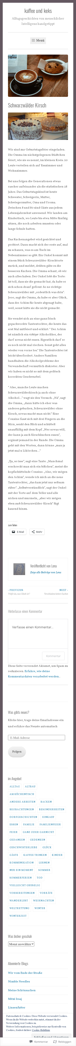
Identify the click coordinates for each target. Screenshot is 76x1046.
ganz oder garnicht (38, 832)
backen (46, 802)
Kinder (57, 855)
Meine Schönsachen (22, 990)
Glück (47, 847)
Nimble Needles (19, 982)
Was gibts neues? (18, 712)
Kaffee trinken (35, 855)
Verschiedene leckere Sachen (56, 592)
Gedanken (17, 840)
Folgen (17, 752)
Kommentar (53, 656)
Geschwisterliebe (23, 847)
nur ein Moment (21, 870)
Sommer (44, 870)
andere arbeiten (22, 802)
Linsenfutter (16, 1008)
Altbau (30, 786)
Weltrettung (19, 908)
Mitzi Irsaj (15, 999)
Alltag (15, 786)
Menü (40, 41)
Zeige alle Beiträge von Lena (45, 573)
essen (14, 824)
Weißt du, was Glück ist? (19, 592)
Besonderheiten (51, 809)
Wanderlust (19, 900)
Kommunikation (22, 862)
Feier (14, 832)
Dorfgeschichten (23, 817)
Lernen (44, 862)
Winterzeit (18, 916)
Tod (40, 877)
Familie (28, 824)
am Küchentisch (22, 794)
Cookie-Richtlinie (41, 1030)
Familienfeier (50, 824)
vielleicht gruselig (25, 885)
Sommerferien (21, 877)
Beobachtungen (22, 809)
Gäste (14, 855)
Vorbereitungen (22, 893)
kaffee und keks (38, 10)
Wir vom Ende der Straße (25, 973)
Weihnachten (43, 900)
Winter (39, 908)
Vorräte (46, 893)
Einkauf (48, 817)
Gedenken (37, 840)
